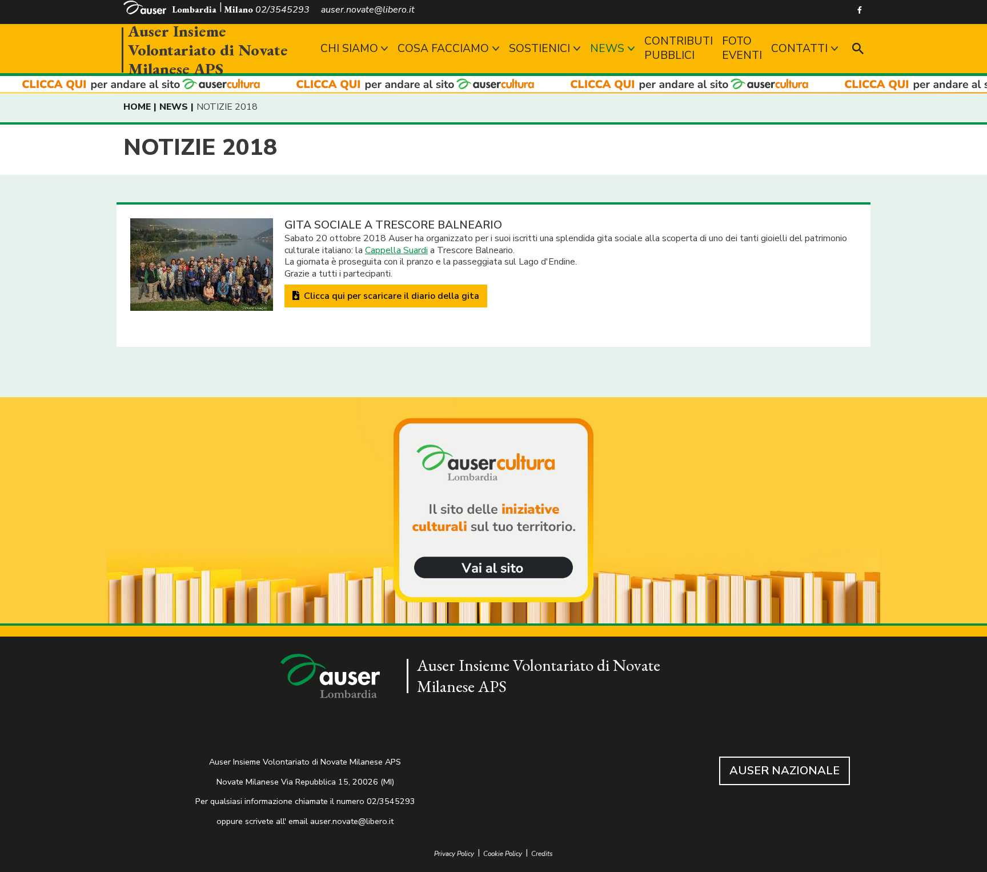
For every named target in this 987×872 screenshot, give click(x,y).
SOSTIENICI (539, 48)
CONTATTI (799, 48)
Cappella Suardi (396, 250)
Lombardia (194, 9)
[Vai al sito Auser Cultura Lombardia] (493, 85)
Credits (542, 854)
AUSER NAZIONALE (784, 770)
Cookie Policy (502, 854)
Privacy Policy (454, 854)
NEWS (607, 48)
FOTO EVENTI (742, 48)
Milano (238, 9)
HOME (137, 107)
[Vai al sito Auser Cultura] (493, 511)
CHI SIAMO (349, 48)
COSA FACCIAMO (443, 48)
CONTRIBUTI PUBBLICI (678, 48)
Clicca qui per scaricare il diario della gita (390, 296)
